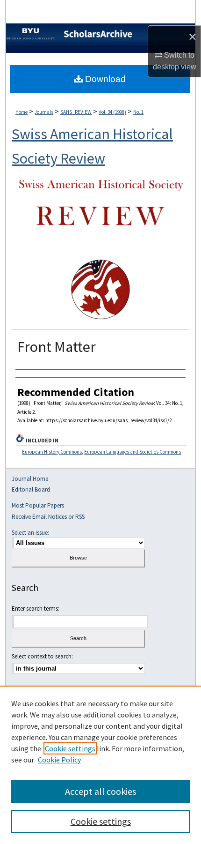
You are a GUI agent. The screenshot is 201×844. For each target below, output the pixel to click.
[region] (100, 765)
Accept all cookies (100, 791)
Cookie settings (70, 748)
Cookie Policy (59, 759)
